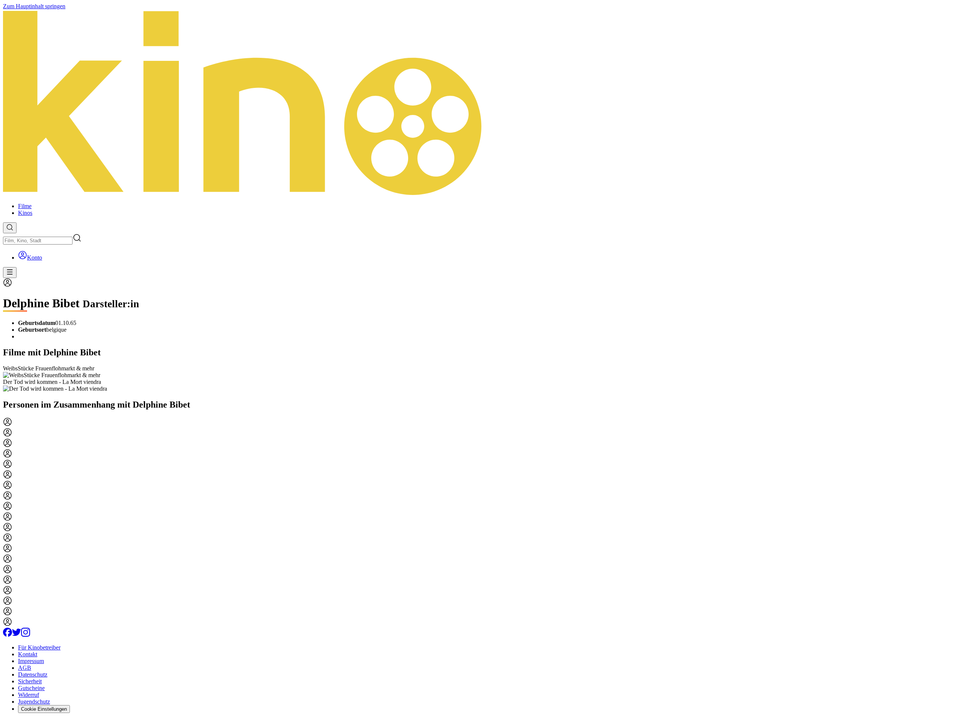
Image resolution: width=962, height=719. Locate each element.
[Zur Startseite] (481, 103)
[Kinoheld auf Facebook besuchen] (7, 634)
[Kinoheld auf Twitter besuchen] (16, 634)
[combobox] (38, 241)
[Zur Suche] (10, 227)
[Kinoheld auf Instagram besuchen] (25, 634)
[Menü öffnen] (10, 272)
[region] (481, 378)
